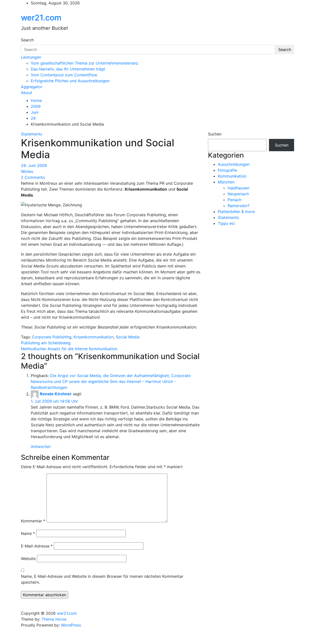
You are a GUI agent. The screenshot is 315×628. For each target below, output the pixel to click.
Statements (31, 134)
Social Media (128, 336)
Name (28, 533)
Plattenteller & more (236, 211)
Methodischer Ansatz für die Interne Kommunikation (69, 348)
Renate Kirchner (56, 394)
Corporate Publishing (51, 336)
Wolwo (27, 171)
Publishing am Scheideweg (46, 342)
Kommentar (33, 520)
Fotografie (227, 170)
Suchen (214, 134)
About (26, 92)
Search (27, 39)
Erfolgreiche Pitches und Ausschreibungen (70, 80)
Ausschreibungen (234, 164)
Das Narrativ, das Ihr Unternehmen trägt (68, 68)
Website (28, 558)
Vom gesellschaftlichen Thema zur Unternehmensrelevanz (84, 63)
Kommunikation (232, 176)
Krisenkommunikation (93, 336)
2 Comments (33, 177)
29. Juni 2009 (34, 165)
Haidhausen (238, 187)
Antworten (40, 446)
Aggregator (31, 86)
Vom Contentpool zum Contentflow (64, 74)
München (226, 182)
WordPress (71, 625)
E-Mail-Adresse (37, 546)
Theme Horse (54, 619)
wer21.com (41, 17)
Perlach (234, 199)
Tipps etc (226, 223)
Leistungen (31, 57)
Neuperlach (238, 193)
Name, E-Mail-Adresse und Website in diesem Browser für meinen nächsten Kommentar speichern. (102, 579)
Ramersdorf (239, 205)
